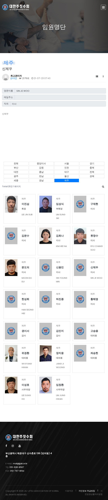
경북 (92, 176)
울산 (66, 176)
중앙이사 (41, 163)
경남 (41, 180)
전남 (41, 176)
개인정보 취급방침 (87, 490)
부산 (16, 167)
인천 (66, 167)
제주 (66, 180)
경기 (92, 163)
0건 (15, 78)
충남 (41, 172)
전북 (92, 172)
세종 (16, 180)
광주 (16, 176)
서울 (66, 163)
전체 (16, 163)
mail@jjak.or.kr (20, 463)
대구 (66, 172)
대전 (16, 172)
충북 (92, 167)
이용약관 (69, 490)
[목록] (97, 76)
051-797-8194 (17, 470)
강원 (41, 167)
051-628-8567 (17, 467)
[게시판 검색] (103, 186)
